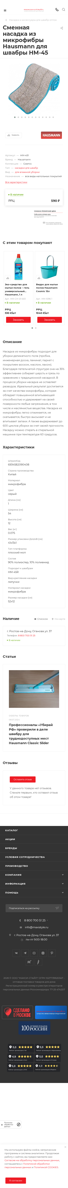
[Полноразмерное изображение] (34, 88)
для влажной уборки (27, 172)
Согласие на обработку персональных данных (32, 1160)
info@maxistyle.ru (36, 927)
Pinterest (52, 953)
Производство (16, 866)
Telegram (25, 953)
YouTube (34, 953)
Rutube (29, 962)
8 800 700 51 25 (26, 635)
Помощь (11, 892)
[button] (15, 117)
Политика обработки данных (8, 1124)
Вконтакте (16, 953)
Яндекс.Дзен (43, 953)
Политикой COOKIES (46, 1167)
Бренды (11, 848)
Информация (15, 883)
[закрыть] (2, 1124)
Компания (13, 874)
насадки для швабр (26, 167)
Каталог (11, 830)
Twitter (38, 962)
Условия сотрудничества (25, 857)
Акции (10, 839)
